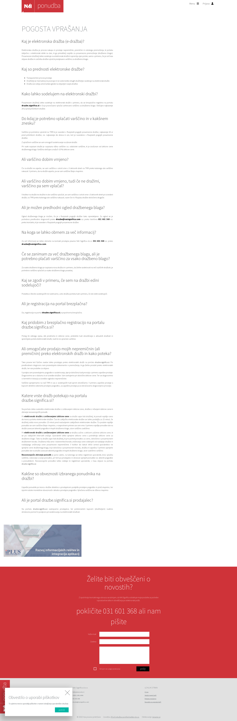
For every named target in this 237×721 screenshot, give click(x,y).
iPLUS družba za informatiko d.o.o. (125, 717)
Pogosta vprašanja (150, 699)
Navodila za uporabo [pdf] (153, 702)
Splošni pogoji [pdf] (150, 695)
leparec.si (156, 717)
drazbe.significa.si (30, 105)
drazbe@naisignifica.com (68, 219)
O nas (146, 692)
